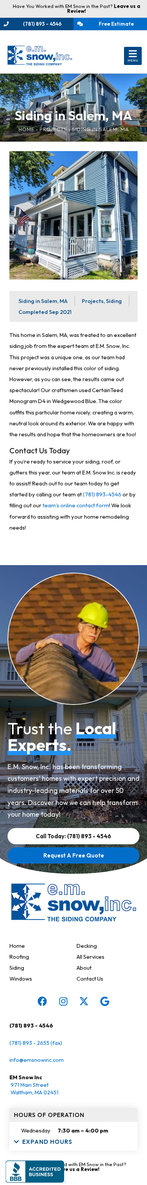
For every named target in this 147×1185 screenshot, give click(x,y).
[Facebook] (42, 1001)
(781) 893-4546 (102, 494)
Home (26, 129)
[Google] (104, 1001)
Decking (87, 945)
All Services (90, 956)
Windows (20, 978)
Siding (16, 967)
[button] (133, 56)
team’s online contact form (76, 505)
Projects (53, 129)
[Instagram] (63, 1001)
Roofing (19, 956)
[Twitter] (84, 1001)
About (84, 967)
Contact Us (90, 978)
